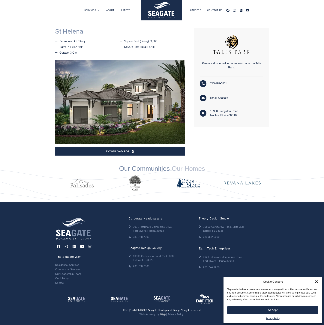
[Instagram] (234, 10)
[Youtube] (247, 10)
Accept (273, 310)
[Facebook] (227, 10)
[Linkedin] (241, 10)
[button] (316, 282)
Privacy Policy (273, 318)
